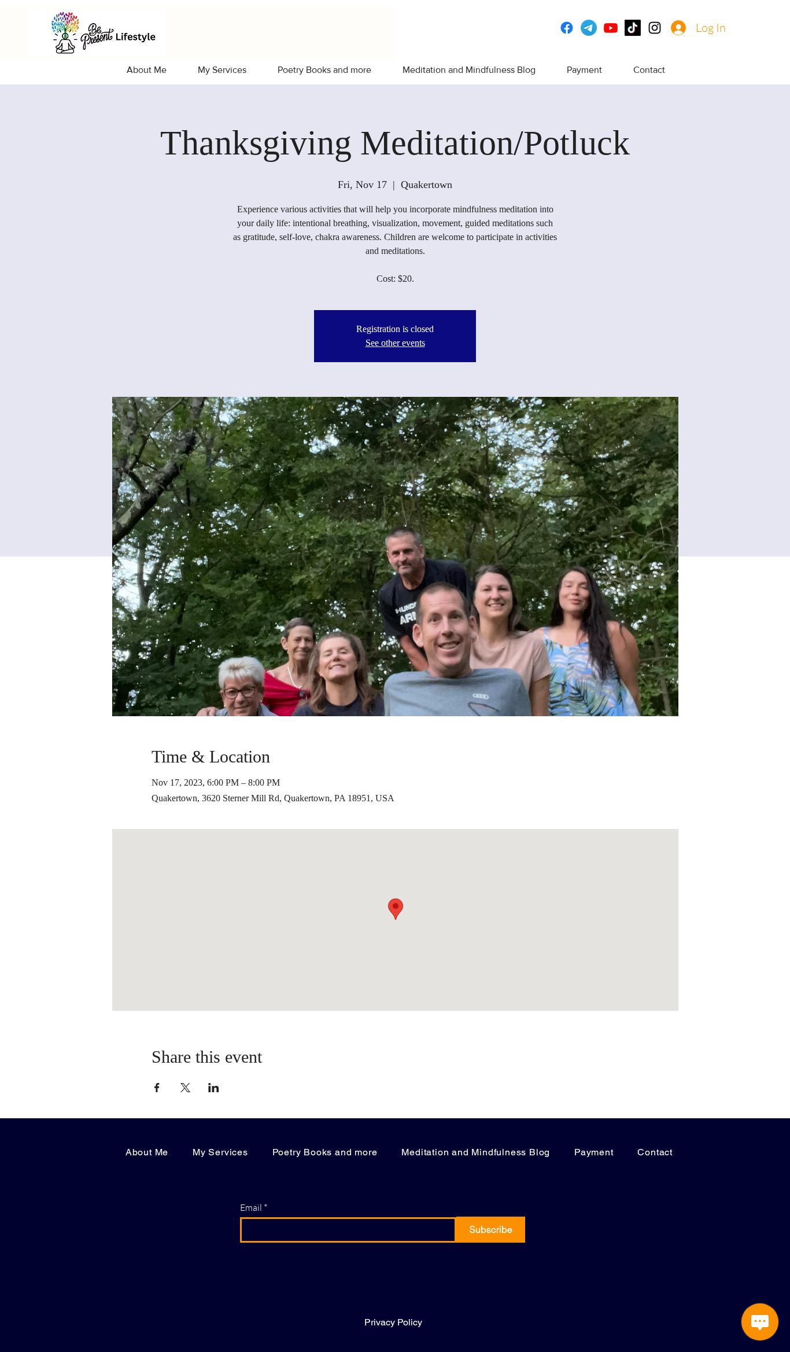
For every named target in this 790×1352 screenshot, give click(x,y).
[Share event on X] (185, 1087)
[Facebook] (567, 28)
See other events (395, 343)
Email (251, 1207)
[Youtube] (611, 28)
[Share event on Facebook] (157, 1087)
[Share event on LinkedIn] (213, 1087)
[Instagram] (655, 28)
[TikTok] (633, 28)
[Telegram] (589, 28)
